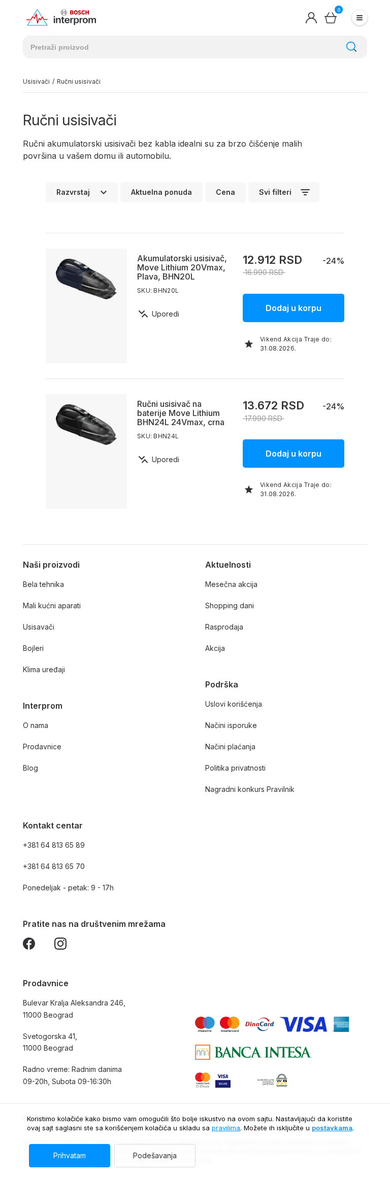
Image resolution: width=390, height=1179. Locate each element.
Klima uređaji (44, 669)
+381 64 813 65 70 (54, 866)
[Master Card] (202, 1080)
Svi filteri (275, 192)
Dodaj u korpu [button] (293, 308)
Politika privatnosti (235, 768)
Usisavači (38, 626)
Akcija (215, 648)
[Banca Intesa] (253, 1052)
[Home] (61, 18)
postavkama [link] (332, 1128)
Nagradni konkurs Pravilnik (250, 789)
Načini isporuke (231, 725)
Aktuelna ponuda (161, 192)
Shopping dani (229, 605)
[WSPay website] (272, 1080)
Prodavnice (42, 746)
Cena (225, 192)
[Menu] (359, 17)
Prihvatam (69, 1155)
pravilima (226, 1128)
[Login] (311, 18)
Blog (30, 768)
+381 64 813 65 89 (54, 845)
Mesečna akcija (231, 584)
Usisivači (36, 82)
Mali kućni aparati (52, 605)
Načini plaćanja (230, 746)
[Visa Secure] (223, 1080)
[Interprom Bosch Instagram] (60, 945)
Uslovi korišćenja (233, 704)
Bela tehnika (43, 584)
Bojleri (33, 648)
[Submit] (351, 47)
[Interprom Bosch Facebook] (29, 945)
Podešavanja (155, 1155)
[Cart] (330, 18)
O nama (35, 725)
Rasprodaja (224, 626)
